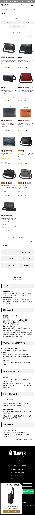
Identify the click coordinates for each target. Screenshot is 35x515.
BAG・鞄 (8, 9)
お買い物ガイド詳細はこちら (24, 439)
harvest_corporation (18, 472)
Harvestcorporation (18, 469)
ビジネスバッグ (26, 252)
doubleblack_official (18, 478)
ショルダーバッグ (9, 265)
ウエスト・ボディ (25, 265)
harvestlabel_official (18, 475)
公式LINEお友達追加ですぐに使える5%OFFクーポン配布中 (17, 1)
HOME (3, 9)
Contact (25, 485)
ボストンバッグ (26, 259)
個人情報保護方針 (24, 502)
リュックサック (9, 259)
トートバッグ (9, 252)
